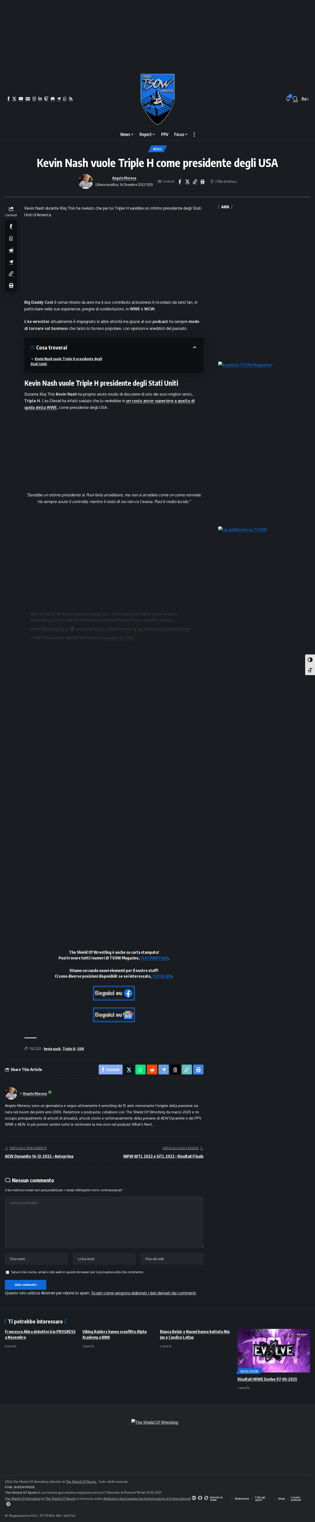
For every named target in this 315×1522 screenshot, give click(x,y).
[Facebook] (8, 98)
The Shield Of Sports (81, 1482)
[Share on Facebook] (179, 181)
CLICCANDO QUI (154, 957)
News (157, 149)
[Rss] (71, 98)
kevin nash (52, 1049)
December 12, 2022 (117, 637)
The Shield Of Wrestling (22, 1499)
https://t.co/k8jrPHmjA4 (110, 628)
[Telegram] (59, 98)
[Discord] (52, 98)
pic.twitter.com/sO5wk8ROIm (164, 628)
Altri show (249, 1371)
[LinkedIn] (40, 98)
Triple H (69, 1049)
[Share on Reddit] (11, 250)
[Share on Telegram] (11, 262)
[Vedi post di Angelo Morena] (85, 181)
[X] (14, 98)
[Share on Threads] (175, 1069)
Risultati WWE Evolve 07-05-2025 (267, 1379)
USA (80, 1049)
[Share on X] (187, 181)
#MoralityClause (55, 628)
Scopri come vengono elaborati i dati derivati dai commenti (143, 1292)
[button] (295, 99)
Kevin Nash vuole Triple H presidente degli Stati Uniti (66, 361)
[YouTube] (20, 98)
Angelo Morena (124, 178)
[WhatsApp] (65, 98)
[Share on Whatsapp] (11, 238)
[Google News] (27, 98)
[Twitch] (46, 98)
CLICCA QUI (162, 976)
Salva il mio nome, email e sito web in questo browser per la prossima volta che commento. (77, 1272)
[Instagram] (34, 98)
